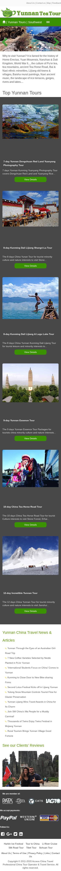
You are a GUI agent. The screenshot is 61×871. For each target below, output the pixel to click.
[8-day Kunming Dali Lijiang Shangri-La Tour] (30, 209)
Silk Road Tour (16, 847)
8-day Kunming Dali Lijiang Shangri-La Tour (27, 247)
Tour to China (33, 843)
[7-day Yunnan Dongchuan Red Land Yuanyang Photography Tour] (30, 121)
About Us (30, 3)
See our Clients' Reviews (23, 745)
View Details (30, 179)
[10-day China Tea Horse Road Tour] (30, 468)
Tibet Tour (31, 847)
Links (47, 853)
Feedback (56, 3)
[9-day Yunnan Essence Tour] (30, 382)
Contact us (40, 3)
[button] (48, 22)
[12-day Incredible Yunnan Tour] (30, 555)
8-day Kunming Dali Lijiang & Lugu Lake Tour (28, 334)
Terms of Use (19, 853)
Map (49, 3)
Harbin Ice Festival (13, 843)
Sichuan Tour (46, 847)
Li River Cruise (49, 843)
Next (54, 41)
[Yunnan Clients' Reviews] (30, 769)
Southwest (35, 22)
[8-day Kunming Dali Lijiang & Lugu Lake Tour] (30, 298)
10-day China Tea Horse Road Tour (22, 506)
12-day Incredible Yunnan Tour (20, 593)
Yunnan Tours (17, 22)
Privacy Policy (35, 853)
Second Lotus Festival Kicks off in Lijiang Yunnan (32, 687)
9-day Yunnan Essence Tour (18, 420)
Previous (6, 41)
